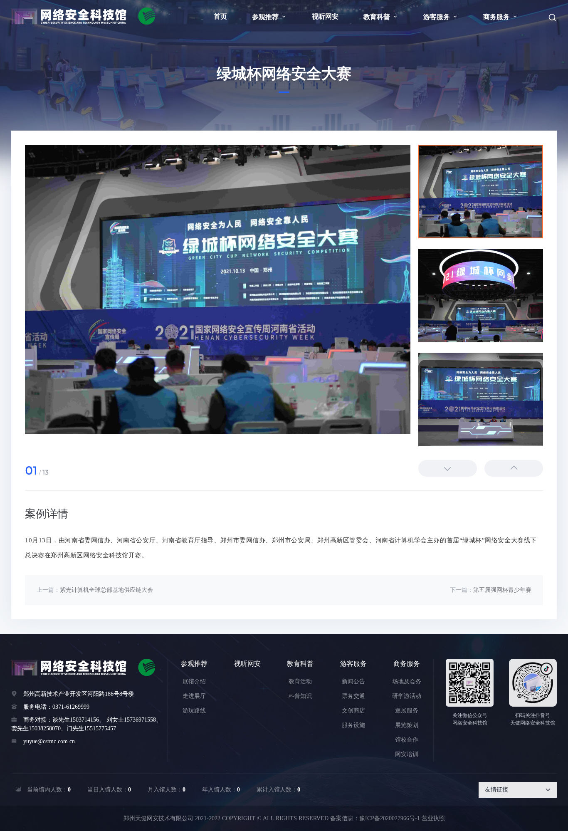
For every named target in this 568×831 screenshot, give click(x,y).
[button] (513, 468)
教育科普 (380, 16)
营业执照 (433, 818)
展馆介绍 (194, 681)
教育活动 (300, 681)
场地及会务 (406, 681)
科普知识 (300, 696)
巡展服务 (406, 710)
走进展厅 (194, 696)
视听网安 (325, 16)
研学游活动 (406, 696)
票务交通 (353, 696)
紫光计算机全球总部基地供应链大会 (106, 590)
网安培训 (406, 754)
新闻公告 (353, 681)
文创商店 (353, 710)
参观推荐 (269, 16)
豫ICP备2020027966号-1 (389, 818)
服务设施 (353, 725)
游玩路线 (194, 710)
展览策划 (406, 725)
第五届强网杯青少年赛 (502, 590)
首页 (220, 16)
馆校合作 (406, 740)
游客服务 (440, 16)
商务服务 (500, 16)
